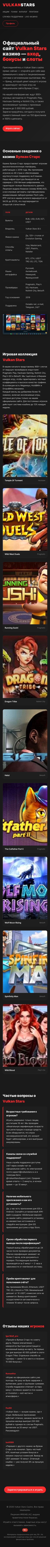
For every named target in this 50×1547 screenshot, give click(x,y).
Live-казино (31, 17)
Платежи (33, 12)
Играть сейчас (12, 128)
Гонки (14, 12)
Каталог (23, 12)
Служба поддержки (13, 17)
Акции (6, 12)
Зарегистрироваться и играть (25, 1489)
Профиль (10, 23)
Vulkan (19, 4)
